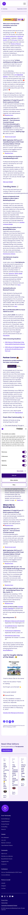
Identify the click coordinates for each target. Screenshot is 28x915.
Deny (14, 484)
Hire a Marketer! (5, 837)
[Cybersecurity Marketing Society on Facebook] (2, 896)
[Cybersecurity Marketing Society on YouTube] (12, 896)
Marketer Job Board (6, 842)
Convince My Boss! (5, 875)
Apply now (20, 500)
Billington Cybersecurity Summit (14, 621)
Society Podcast (5, 824)
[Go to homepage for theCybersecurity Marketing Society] (5, 808)
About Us (3, 829)
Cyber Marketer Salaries (7, 845)
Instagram (3, 885)
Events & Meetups (5, 818)
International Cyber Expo (12, 635)
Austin (5, 40)
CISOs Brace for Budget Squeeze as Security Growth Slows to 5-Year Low (15, 349)
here (19, 284)
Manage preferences (17, 712)
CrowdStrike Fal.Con (11, 626)
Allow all (14, 475)
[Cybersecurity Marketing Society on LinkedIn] (10, 896)
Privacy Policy (4, 900)
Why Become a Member (7, 856)
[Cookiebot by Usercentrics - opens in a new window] (17, 429)
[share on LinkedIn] (7, 721)
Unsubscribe (7, 712)
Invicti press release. (9, 253)
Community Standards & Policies (9, 905)
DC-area (14, 40)
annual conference (11, 36)
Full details (6, 335)
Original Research (5, 821)
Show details (20, 471)
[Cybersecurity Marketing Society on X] (7, 896)
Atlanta (20, 38)
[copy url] (4, 721)
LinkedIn (3, 883)
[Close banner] (25, 428)
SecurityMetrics (8, 650)
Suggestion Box (5, 861)
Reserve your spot (10, 136)
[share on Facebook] (13, 721)
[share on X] (10, 721)
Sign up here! (19, 412)
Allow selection (14, 480)
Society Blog (4, 826)
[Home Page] (4, 4)
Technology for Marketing (12, 630)
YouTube (3, 888)
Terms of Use (4, 902)
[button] (24, 4)
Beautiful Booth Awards (6, 858)
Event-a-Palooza (16, 44)
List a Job (3, 840)
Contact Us (3, 864)
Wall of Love (4, 853)
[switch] (24, 456)
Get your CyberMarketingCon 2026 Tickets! (11, 872)
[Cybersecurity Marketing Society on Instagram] (5, 896)
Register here (9, 115)
